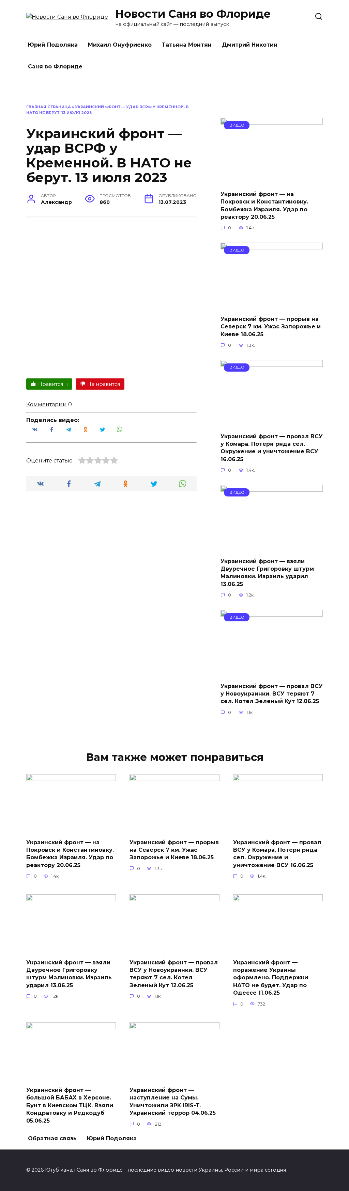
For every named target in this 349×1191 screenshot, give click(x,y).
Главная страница (48, 106)
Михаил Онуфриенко (120, 45)
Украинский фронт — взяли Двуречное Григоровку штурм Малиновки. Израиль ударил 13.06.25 (267, 572)
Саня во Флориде (55, 66)
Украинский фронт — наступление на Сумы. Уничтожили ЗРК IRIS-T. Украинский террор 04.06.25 (173, 1101)
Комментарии (46, 404)
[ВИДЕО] (272, 180)
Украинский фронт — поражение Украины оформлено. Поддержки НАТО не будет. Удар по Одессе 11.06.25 (270, 977)
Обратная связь (52, 1138)
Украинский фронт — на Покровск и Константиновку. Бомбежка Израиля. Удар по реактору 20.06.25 (264, 205)
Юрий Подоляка (53, 45)
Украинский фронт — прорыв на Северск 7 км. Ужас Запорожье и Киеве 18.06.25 (271, 326)
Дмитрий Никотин (249, 45)
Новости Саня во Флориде (193, 13)
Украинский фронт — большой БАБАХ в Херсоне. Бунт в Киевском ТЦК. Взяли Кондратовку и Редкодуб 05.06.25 (69, 1105)
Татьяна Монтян (187, 45)
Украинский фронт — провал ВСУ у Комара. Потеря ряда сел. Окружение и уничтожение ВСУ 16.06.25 (272, 447)
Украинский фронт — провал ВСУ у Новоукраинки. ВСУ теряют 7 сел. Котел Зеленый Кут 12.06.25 (272, 693)
